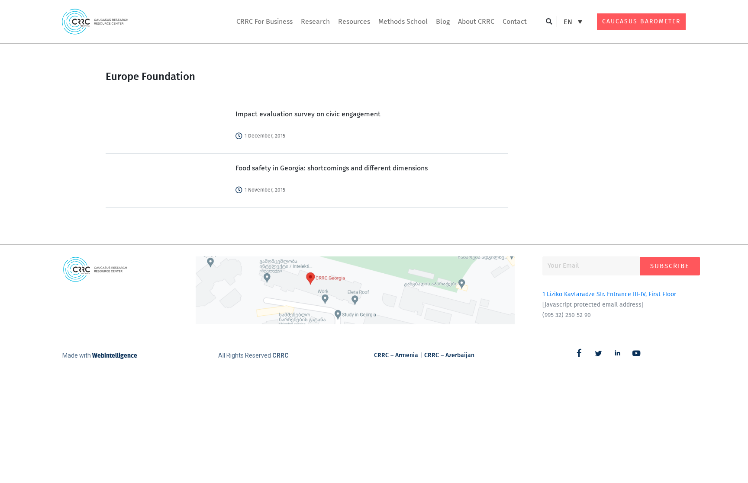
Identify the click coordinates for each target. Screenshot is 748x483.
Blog (443, 21)
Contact (515, 21)
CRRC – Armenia (396, 355)
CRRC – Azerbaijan (449, 355)
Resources (354, 21)
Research (315, 21)
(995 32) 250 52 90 (566, 315)
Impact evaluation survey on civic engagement (307, 114)
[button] (549, 22)
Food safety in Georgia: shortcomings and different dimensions (331, 168)
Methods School (403, 21)
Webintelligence (114, 355)
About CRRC (476, 21)
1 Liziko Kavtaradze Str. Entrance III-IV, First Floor (609, 294)
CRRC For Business (264, 21)
